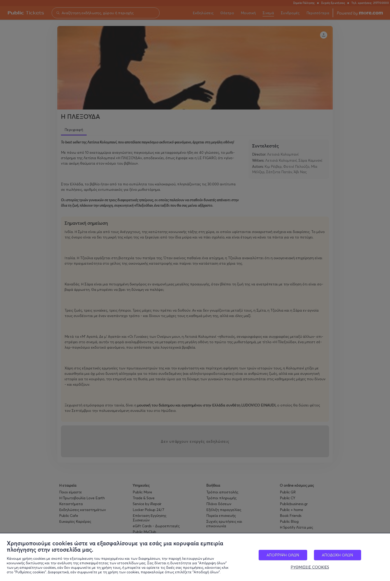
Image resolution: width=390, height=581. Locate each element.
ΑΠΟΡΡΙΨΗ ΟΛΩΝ (283, 555)
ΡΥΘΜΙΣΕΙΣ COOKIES (310, 567)
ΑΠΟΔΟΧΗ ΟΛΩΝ (337, 555)
